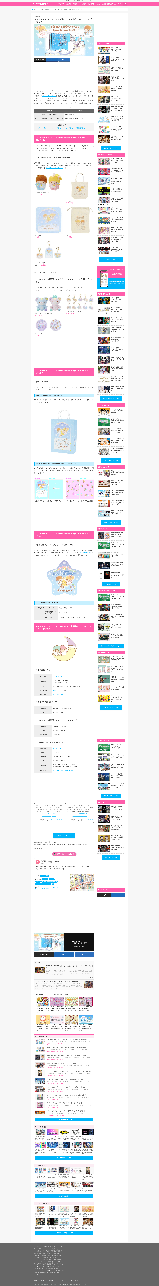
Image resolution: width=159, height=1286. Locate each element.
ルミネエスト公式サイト (60, 694)
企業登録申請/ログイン (109, 4)
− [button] (72, 879)
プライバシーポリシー (73, 1280)
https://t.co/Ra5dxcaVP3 (48, 814)
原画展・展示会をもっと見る (111, 398)
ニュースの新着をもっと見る (64, 1119)
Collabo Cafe (40, 4)
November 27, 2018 (56, 820)
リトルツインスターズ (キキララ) (43, 884)
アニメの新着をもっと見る (64, 1157)
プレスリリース (57, 676)
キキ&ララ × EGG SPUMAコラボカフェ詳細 (65, 770)
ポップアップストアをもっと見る (111, 259)
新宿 (43, 888)
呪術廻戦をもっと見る (111, 584)
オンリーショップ (44, 887)
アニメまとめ (91, 4)
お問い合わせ (50, 1266)
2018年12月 (45, 879)
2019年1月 (51, 879)
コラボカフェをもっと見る (111, 148)
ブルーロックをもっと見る (111, 795)
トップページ (61, 4)
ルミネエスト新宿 (44, 875)
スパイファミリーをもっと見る (111, 707)
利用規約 (78, 1284)
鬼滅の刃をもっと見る (111, 857)
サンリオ (53, 887)
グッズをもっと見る (64, 1196)
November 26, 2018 (87, 820)
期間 (53, 884)
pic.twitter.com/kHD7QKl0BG (79, 816)
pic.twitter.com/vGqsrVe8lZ (49, 816)
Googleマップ (57, 690)
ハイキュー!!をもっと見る (111, 460)
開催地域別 (75, 4)
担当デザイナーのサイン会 (54, 168)
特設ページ (56, 748)
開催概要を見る (80, 128)
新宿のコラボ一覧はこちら (64, 835)
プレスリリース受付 (60, 1280)
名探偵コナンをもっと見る (111, 522)
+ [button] (72, 876)
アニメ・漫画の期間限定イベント (49, 881)
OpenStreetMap (86, 890)
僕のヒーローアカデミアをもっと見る (111, 646)
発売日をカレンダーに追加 (63, 854)
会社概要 (36, 1280)
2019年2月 (38, 881)
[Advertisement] (48, 75)
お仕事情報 (83, 4)
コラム (98, 4)
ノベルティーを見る (55, 128)
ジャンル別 (68, 4)
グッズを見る (42, 128)
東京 (47, 888)
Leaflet (79, 890)
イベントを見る (68, 128)
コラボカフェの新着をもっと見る (64, 1233)
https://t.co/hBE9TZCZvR (80, 814)
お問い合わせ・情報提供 (47, 1280)
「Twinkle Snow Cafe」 (49, 96)
